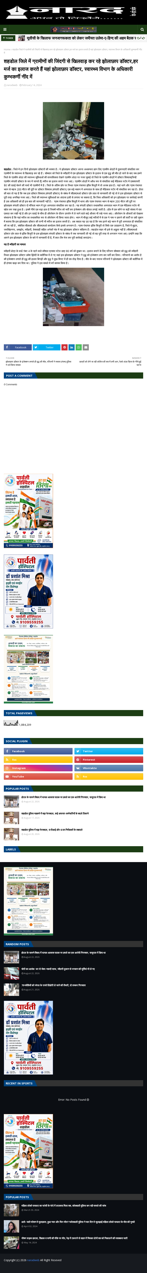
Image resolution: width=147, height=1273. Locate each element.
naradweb (12, 85)
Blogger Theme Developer (65, 1267)
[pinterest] (108, 759)
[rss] (38, 759)
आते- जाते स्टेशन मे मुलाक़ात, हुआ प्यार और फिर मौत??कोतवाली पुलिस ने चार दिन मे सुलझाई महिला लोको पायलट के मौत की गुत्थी (78, 1222)
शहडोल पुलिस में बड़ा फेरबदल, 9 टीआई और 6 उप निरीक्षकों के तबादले (51, 829)
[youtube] (38, 776)
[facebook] (38, 751)
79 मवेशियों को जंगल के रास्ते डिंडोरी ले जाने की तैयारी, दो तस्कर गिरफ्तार (53, 985)
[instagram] (38, 768)
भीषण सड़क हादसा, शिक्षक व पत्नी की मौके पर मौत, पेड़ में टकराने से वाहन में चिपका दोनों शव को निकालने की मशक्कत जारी (74, 1238)
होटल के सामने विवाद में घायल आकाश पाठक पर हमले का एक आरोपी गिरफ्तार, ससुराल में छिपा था (63, 797)
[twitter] (108, 751)
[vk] (108, 768)
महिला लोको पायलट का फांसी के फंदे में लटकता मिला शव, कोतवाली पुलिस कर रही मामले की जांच (63, 1205)
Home (7, 49)
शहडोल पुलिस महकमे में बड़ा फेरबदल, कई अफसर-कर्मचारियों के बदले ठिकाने (55, 813)
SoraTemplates (24, 1267)
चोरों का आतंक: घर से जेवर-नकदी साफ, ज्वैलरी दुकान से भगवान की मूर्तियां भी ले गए (58, 969)
